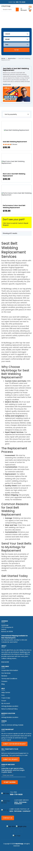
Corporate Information (9, 670)
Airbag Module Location (9, 706)
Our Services (5, 673)
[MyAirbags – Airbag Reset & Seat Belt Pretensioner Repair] (5, 6)
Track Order (5, 698)
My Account (5, 703)
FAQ (2, 695)
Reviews (4, 676)
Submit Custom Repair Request (14, 744)
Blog (2, 684)
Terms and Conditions (9, 679)
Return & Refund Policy (9, 709)
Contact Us (7, 818)
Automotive (12, 58)
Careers (4, 681)
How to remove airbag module (12, 725)
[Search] (17, 9)
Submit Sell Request (10, 759)
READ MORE (5, 662)
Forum (3, 701)
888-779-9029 (20, 2)
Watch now (7, 84)
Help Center (5, 692)
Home (3, 58)
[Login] (24, 9)
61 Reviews (14, 144)
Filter (16, 50)
